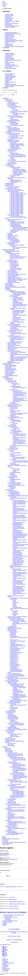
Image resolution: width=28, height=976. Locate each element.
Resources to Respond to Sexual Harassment (14, 46)
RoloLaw (7, 22)
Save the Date (12, 897)
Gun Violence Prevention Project (20, 535)
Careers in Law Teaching (10, 826)
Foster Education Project (18, 532)
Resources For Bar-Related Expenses (18, 358)
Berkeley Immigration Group (19, 502)
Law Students (10, 731)
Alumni (4, 6)
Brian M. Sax (13, 487)
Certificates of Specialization (14, 140)
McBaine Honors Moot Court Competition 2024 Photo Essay (19, 695)
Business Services (9, 38)
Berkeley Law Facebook (10, 54)
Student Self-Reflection (18, 431)
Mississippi (15, 613)
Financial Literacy (11, 346)
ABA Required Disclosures (8, 962)
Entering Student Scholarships (19, 292)
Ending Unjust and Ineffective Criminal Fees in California (19, 458)
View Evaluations (9, 19)
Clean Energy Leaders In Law (19, 516)
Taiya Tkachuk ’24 (14, 653)
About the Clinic (13, 382)
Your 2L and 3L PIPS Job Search (20, 769)
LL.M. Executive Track (13, 134)
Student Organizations (9, 77)
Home (4, 836)
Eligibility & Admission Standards (17, 145)
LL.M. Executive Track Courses (17, 135)
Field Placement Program (10, 711)
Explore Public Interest (15, 763)
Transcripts (10, 234)
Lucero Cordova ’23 (14, 659)
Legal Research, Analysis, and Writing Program (17, 678)
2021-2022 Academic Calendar (16, 198)
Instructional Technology (10, 41)
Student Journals (8, 78)
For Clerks (12, 798)
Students (12, 453)
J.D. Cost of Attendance (15, 295)
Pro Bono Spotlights (12, 630)
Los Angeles (15, 610)
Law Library (5, 3)
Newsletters (12, 415)
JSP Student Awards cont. (15, 179)
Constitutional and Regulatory (14, 120)
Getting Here (5, 959)
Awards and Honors (9, 371)
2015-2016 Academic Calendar (16, 205)
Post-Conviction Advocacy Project (20, 556)
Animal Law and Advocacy (18, 500)
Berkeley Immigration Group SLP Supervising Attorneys (17, 648)
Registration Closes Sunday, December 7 (17, 903)
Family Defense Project (18, 530)
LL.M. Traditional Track (13, 136)
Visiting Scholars (13, 124)
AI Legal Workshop (17, 568)
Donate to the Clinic (14, 403)
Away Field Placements (13, 718)
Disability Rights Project (18, 524)
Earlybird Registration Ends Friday (16, 901)
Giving (4, 5)
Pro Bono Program (9, 489)
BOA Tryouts (13, 703)
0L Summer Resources (12, 752)
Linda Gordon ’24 (14, 631)
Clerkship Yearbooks (14, 790)
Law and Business (11, 104)
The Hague (12, 720)
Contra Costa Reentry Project (19, 522)
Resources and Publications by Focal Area (19, 445)
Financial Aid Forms (12, 344)
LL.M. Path (15, 110)
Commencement (8, 79)
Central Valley (16, 602)
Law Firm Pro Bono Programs (14, 673)
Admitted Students (11, 150)
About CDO (7, 749)
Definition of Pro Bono (15, 492)
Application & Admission (13, 141)
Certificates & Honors (9, 183)
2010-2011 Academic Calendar (16, 211)
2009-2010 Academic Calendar (16, 212)
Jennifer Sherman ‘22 (14, 668)
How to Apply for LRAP (18, 312)
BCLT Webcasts (8, 916)
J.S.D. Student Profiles (15, 175)
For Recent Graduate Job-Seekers (15, 821)
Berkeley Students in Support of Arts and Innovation (19, 574)
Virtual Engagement (14, 263)
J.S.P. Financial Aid (12, 331)
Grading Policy (11, 813)
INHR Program (13, 721)
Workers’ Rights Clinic (17, 563)
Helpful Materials (16, 689)
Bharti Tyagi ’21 (13, 660)
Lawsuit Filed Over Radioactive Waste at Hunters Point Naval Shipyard (18, 413)
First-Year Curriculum (12, 127)
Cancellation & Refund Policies (16, 154)
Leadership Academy (17, 303)
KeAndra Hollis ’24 (14, 657)
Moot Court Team (14, 707)
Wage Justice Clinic (17, 592)
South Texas (15, 614)
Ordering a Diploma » (12, 238)
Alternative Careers (12, 801)
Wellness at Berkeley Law (10, 81)
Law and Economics (12, 121)
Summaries (5, 924)
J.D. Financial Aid (9, 55)
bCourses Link (8, 16)
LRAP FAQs (15, 320)
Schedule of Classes (9, 17)
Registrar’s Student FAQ (13, 242)
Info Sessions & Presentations (14, 345)
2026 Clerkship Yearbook (18, 793)
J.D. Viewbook (13, 267)
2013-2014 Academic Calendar (16, 207)
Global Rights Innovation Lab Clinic (15, 417)
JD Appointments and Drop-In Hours (15, 755)
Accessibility (5, 966)
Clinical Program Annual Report (14, 482)
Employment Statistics (12, 831)
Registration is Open (12, 899)
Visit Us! (12, 157)
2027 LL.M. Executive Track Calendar (18, 217)
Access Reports (13, 475)
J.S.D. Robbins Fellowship (15, 338)
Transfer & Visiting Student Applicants (18, 256)
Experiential (5, 376)
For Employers (8, 808)
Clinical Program (8, 379)
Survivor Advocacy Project (18, 560)
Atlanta (14, 601)
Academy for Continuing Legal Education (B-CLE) (13, 914)
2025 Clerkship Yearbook (18, 792)
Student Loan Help (17, 317)
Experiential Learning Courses (11, 677)
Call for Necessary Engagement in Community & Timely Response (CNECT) (17, 617)
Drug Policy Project (17, 525)
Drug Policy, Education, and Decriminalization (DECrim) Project (17, 645)
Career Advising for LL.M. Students (12, 804)
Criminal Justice (11, 101)
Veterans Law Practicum (10, 738)
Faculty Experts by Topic (10, 366)
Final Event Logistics (13, 906)
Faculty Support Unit (9, 35)
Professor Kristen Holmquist (16, 671)
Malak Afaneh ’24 (14, 656)
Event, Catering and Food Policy (12, 23)
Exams (6, 61)
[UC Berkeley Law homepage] (5, 944)
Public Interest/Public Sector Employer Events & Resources (19, 765)
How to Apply (13, 496)
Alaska (14, 600)
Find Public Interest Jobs (15, 766)
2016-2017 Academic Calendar (16, 204)
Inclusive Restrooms (9, 86)
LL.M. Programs (8, 132)
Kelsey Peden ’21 (14, 667)
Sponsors (4, 923)
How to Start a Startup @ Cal (16, 734)
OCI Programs (11, 800)
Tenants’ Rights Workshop (18, 561)
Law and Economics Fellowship (17, 125)
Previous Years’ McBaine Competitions (18, 693)
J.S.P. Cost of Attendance (15, 332)
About (11, 467)
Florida (14, 603)
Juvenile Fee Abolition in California (20, 461)
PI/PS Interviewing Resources (19, 767)
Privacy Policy (6, 969)
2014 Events (5, 841)
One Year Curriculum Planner (14, 186)
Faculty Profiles (8, 56)
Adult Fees (12, 456)
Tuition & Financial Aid (13, 149)
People (11, 451)
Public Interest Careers (12, 762)
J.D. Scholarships (14, 296)
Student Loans (11, 361)
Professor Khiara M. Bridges (16, 670)
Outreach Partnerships (12, 276)
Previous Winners (16, 699)
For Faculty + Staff (7, 8)
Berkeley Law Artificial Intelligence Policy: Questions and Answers (20, 228)
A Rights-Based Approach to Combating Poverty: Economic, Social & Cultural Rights (19, 441)
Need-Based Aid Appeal (18, 297)
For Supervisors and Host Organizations (16, 723)
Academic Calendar (9, 14)
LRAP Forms (16, 313)
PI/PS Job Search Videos (18, 772)
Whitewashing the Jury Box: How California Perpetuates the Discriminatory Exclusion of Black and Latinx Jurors (20, 399)
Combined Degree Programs (14, 129)
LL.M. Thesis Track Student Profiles (17, 161)
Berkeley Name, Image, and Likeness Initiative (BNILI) (19, 509)
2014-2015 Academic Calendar (16, 206)
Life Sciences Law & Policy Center (10, 917)
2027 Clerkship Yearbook (18, 794)
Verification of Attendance (13, 235)
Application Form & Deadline (19, 169)
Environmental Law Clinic (13, 406)
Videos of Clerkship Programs (16, 797)
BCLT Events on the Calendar (14, 936)
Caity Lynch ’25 (13, 646)
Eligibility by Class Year (13, 681)
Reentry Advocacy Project (18, 591)
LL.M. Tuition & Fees (15, 325)
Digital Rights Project (17, 523)
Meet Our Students (12, 160)
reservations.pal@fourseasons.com (10, 859)
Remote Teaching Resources (11, 32)
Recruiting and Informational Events (17, 156)
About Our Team (11, 349)
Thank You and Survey (14, 908)
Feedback (5, 964)
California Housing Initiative (19, 515)
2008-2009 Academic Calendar (16, 213)
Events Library (6, 839)
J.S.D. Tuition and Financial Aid (19, 170)
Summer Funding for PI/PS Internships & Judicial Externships (20, 775)
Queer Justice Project (17, 557)
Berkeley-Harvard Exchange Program (15, 131)
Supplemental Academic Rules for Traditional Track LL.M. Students (17, 222)
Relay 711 (5, 967)
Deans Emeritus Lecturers (10, 368)
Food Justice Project (17, 531)
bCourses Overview (9, 15)
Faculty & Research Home (10, 365)
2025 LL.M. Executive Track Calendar (18, 193)
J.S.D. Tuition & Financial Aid (14, 335)
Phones (6, 42)
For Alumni (7, 820)
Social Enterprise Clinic (13, 477)
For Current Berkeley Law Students (15, 280)
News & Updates (16, 318)
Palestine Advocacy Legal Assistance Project (18, 551)
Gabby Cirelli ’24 (14, 651)
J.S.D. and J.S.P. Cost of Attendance (17, 337)
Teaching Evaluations (9, 59)
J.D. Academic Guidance (13, 239)
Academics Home (9, 99)
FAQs (11, 259)
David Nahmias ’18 (14, 636)
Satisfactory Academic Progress (16, 359)
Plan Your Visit (13, 262)
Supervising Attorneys (12, 629)
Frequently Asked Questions (13, 728)
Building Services (9, 45)
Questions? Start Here (12, 163)
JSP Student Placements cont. (16, 181)
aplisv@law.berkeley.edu (11, 886)
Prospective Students (14, 122)
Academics (5, 98)
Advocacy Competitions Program (12, 680)
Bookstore (7, 80)
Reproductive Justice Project (19, 558)
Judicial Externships (12, 715)
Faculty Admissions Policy (13, 275)
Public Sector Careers (12, 779)
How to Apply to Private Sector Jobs (17, 758)
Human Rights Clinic (12, 425)
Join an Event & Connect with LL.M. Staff (16, 155)
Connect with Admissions (13, 261)
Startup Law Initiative (17, 559)
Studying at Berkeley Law (13, 271)
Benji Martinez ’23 (14, 661)
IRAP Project (13, 635)
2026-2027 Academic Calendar (14, 189)
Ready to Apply (13, 254)
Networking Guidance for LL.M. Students (16, 807)
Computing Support (9, 34)
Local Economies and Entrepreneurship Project (18, 588)
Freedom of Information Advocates (20, 534)
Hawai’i (14, 604)
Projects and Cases (14, 389)
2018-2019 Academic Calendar (16, 201)
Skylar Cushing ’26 (14, 639)
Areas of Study (8, 100)
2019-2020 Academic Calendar (16, 200)
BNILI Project (13, 632)
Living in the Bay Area (12, 273)
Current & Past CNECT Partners (17, 620)
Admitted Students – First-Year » (14, 277)
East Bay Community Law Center (15, 404)
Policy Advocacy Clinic (13, 449)
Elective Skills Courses (12, 679)
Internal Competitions (12, 682)
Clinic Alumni (16, 470)
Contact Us (12, 158)
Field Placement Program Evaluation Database (17, 729)
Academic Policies (9, 74)
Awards (9, 672)
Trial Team (12, 709)
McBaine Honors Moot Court (16, 685)
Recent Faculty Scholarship (10, 369)
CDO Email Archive (12, 802)
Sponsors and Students (7, 921)
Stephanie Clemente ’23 (15, 664)
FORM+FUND (13, 735)
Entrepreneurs (11, 732)
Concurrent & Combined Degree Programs (16, 274)
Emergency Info (8, 24)
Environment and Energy (13, 103)
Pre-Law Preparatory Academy (16, 258)
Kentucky (15, 606)
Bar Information (11, 243)
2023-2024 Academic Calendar (16, 196)
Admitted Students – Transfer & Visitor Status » (17, 278)
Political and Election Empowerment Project (17, 554)
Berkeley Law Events (9, 37)
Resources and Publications (16, 454)
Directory (5, 87)
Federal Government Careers (16, 780)
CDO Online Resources (13, 824)
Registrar (7, 83)
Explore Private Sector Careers (16, 757)
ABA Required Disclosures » (14, 282)
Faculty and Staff (16, 383)
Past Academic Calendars (13, 191)
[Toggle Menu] (0, 96)
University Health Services (10, 84)
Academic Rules (8, 18)
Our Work (12, 422)
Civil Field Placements (12, 716)
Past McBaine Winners (17, 691)
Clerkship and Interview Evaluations (17, 795)
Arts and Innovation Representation (20, 501)
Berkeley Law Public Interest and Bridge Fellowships (20, 778)
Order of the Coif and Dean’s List (15, 219)
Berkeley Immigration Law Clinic (20, 572)
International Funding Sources (16, 330)
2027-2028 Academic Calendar (16, 215)
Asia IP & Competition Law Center (10, 920)
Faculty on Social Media (10, 372)
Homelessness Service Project (19, 536)
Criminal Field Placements (13, 717)
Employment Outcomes (10, 830)
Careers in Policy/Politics (15, 784)
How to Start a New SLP (15, 565)
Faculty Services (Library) (10, 39)
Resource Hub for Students (10, 68)
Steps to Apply (13, 142)
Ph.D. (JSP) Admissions (10, 285)
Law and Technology (12, 105)
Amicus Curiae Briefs (17, 390)
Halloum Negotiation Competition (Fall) (18, 696)
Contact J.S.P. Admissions (15, 269)
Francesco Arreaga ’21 (15, 665)
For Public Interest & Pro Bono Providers (16, 675)
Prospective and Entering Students (17, 291)
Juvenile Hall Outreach (17, 582)
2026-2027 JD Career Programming (15, 754)
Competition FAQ (16, 697)
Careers (4, 746)
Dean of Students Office (10, 73)
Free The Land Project (17, 581)
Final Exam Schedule (9, 62)
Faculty (11, 118)
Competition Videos (12, 710)
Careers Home (8, 748)
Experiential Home (9, 378)
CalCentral (7, 63)
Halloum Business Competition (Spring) (18, 700)
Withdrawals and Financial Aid (16, 360)
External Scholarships (17, 298)
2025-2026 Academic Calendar (16, 192)
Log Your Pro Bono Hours (13, 493)
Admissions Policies (14, 147)
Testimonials (10, 713)
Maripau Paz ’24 (13, 658)
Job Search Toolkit (9, 750)
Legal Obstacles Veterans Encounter (20, 544)
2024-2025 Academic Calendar (16, 195)
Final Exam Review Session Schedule (13, 60)
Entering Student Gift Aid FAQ (19, 294)
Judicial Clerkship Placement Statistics (16, 833)
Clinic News (13, 402)
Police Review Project (17, 552)
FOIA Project (13, 634)
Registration (10, 233)
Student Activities (14, 119)
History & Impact (11, 745)
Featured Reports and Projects (19, 434)
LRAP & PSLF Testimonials (19, 319)
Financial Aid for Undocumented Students (19, 356)
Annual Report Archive (15, 484)
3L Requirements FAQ (15, 240)
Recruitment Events (14, 264)
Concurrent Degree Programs (14, 128)
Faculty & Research (7, 363)
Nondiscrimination (6, 968)
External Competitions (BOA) (14, 702)
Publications (7, 918)
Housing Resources (14, 153)
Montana (15, 611)
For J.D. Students (8, 751)
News (4, 1)
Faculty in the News (9, 373)
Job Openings (5, 961)
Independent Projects (12, 627)
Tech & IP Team (13, 708)
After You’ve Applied (14, 255)
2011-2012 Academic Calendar (16, 210)
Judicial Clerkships (12, 785)
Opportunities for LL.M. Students (15, 628)
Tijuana (14, 615)
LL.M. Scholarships (14, 328)
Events (4, 2)
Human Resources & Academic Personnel (13, 40)
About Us (12, 418)
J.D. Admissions (8, 252)
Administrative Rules (12, 727)
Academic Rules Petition (15, 225)
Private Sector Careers (12, 756)
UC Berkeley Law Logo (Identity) (12, 21)
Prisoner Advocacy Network (19, 589)
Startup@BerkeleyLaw (10, 730)
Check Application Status (15, 148)
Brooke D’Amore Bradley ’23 (16, 652)
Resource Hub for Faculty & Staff (12, 25)
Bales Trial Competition (15, 701)
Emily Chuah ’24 (14, 654)
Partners (14, 471)
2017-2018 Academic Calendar (16, 203)
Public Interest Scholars (18, 302)
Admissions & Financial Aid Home (12, 251)
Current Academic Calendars (14, 133)
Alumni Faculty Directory (13, 827)
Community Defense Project (19, 580)
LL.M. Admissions (9, 283)
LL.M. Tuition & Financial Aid (14, 324)
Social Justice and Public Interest (14, 106)
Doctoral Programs (9, 164)
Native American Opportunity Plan (20, 304)
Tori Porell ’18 (13, 643)
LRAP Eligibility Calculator (18, 311)
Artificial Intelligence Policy (16, 226)
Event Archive (8, 919)
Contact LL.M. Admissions (16, 268)
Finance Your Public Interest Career (17, 773)
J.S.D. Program (11, 165)
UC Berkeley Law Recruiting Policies (15, 809)
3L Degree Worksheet (14, 241)
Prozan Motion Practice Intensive (17, 684)
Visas (11, 151)
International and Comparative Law (15, 115)
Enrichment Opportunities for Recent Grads (17, 822)
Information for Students (15, 386)
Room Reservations (9, 44)
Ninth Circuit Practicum (10, 739)
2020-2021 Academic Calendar (16, 199)
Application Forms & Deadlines (17, 143)
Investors (10, 737)
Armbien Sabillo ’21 (14, 666)
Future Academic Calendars (13, 214)
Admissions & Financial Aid (8, 249)
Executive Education (9, 184)
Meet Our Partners (11, 162)
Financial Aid (8, 289)
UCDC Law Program (14, 722)
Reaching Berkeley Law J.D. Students (16, 816)
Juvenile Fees (13, 459)
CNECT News (13, 625)
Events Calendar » (14, 182)
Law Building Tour (14, 266)
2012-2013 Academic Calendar (16, 208)
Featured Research (9, 374)
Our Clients (15, 423)
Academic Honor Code (15, 224)
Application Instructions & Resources (18, 786)
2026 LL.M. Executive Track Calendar (16, 190)
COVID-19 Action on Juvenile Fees (20, 460)
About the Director (12, 743)
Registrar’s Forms (11, 236)
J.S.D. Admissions (9, 284)
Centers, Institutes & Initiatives (11, 375)
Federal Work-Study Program (14, 362)
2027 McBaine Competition (18, 686)
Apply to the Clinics (12, 380)
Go (16, 92)
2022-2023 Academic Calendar (16, 197)
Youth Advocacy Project (18, 564)
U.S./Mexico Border (17, 607)
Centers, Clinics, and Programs (16, 117)
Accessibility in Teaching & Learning (13, 33)
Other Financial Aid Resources (14, 351)
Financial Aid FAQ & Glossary (14, 342)
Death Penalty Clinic (12, 381)
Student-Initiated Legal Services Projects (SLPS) (18, 495)
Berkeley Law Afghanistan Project (17, 618)
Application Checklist (14, 146)
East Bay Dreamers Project (18, 527)
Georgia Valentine (16, 452)
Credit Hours (13, 232)
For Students (5, 47)
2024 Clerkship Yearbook (18, 791)
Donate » (4, 925)
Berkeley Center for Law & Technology (11, 838)
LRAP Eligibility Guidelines (19, 310)
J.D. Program (8, 126)
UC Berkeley (5, 971)
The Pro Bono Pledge (12, 490)
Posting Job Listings (12, 814)
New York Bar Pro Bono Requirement (16, 674)
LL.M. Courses (11, 139)
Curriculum (12, 107)
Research (4, 837)
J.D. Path (15, 108)
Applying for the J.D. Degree (14, 253)
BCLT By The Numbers (14, 929)
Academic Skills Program (10, 76)
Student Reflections (17, 421)
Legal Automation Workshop (19, 586)
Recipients (12, 488)
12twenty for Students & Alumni (12, 834)
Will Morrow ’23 (13, 663)
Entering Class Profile (12, 260)
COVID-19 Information (10, 26)
